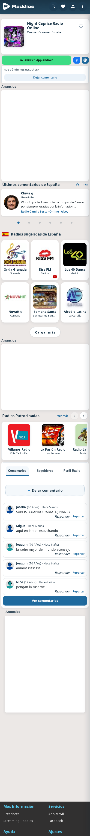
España (56, 32)
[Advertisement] (45, 135)
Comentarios (17, 470)
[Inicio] (19, 6)
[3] (40, 223)
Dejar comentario (45, 77)
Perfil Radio (71, 470)
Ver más (82, 184)
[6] (71, 223)
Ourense (44, 32)
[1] (18, 223)
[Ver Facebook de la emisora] (76, 60)
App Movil (56, 814)
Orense (31, 32)
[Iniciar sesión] (73, 6)
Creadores (11, 814)
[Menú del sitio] (82, 6)
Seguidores (45, 470)
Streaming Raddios (18, 821)
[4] (50, 223)
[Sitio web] (85, 60)
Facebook (55, 821)
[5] (61, 223)
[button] (53, 6)
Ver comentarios (45, 600)
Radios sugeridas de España (36, 234)
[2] (29, 223)
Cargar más (45, 332)
